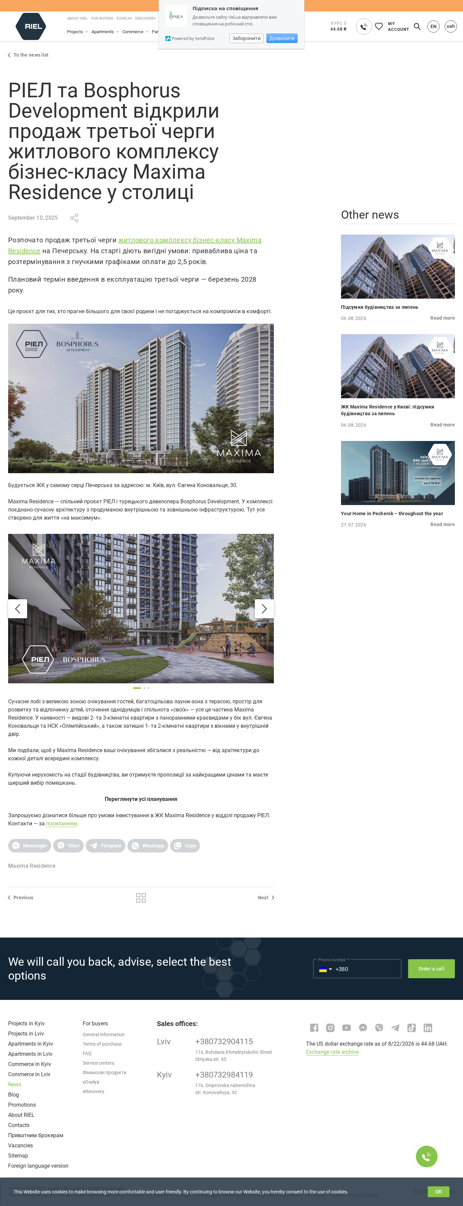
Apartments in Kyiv (30, 1044)
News (14, 1084)
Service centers (98, 1063)
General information (104, 1034)
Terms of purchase (102, 1044)
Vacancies (20, 1145)
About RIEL (21, 1115)
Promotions (22, 1105)
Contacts (18, 1125)
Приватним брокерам (35, 1135)
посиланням (61, 823)
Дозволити (282, 38)
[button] (29, 845)
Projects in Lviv (26, 1033)
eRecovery (93, 1091)
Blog (13, 1094)
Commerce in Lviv (29, 1074)
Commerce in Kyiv (29, 1064)
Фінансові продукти (104, 1072)
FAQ (87, 1053)
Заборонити (247, 38)
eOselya (91, 1082)
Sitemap (18, 1155)
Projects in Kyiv (26, 1023)
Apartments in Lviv (30, 1054)
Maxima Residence (31, 866)
